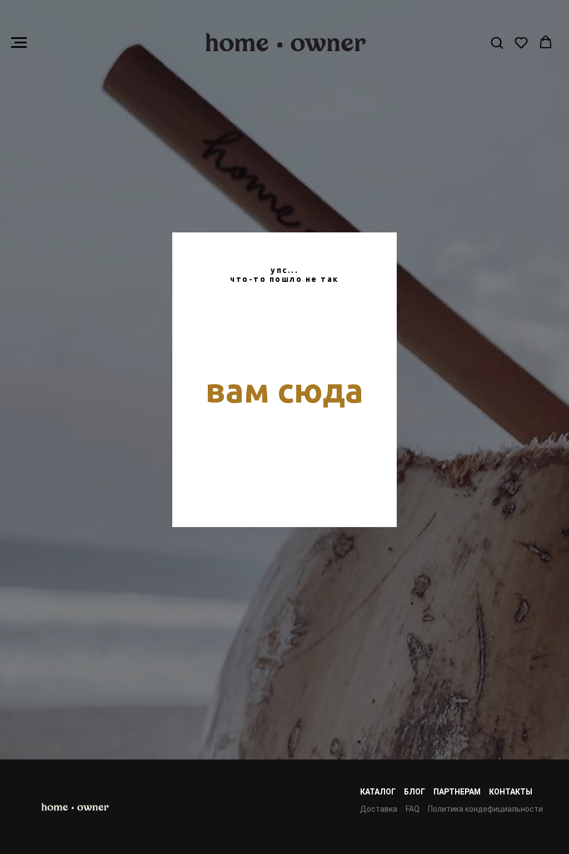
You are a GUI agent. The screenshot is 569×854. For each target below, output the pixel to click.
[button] (496, 42)
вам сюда (284, 437)
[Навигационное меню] (19, 42)
